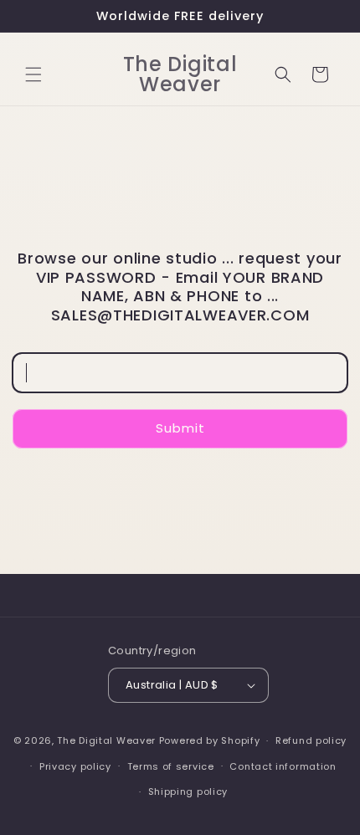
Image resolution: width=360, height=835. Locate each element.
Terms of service (170, 766)
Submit (180, 428)
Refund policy (311, 740)
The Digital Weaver (106, 740)
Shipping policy (188, 791)
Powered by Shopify (209, 740)
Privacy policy (75, 766)
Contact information (282, 766)
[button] (33, 74)
